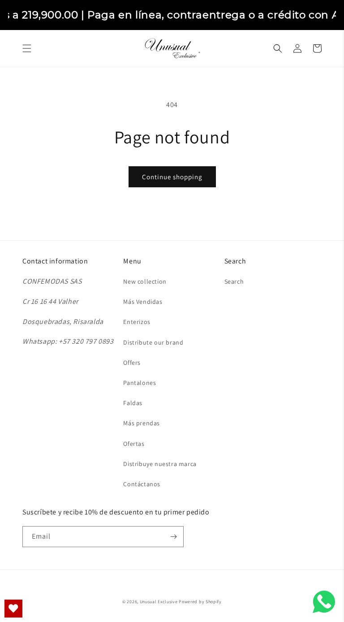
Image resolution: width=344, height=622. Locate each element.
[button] (27, 48)
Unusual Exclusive (159, 602)
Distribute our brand (153, 342)
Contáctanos (141, 484)
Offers (132, 363)
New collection (144, 281)
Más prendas (141, 423)
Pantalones (139, 383)
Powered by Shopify (200, 602)
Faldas (132, 403)
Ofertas (133, 444)
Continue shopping (172, 177)
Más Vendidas (142, 302)
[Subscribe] (173, 536)
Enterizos (136, 322)
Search (234, 281)
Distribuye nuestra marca (159, 464)
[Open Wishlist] (13, 609)
